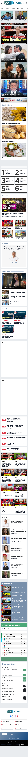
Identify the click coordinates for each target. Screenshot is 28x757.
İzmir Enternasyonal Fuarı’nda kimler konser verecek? (20, 495)
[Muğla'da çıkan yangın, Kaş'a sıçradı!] (7, 487)
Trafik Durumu (19, 721)
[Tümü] (25, 308)
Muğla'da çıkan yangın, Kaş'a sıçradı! (9, 174)
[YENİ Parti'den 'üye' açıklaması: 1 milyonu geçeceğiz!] (20, 472)
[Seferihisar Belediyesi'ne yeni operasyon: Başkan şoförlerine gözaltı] (20, 502)
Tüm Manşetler (19, 724)
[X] (13, 716)
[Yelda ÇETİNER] (6, 565)
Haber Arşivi (19, 728)
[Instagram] (15, 716)
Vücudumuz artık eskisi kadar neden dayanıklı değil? (18, 547)
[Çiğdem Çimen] (6, 531)
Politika (13, 8)
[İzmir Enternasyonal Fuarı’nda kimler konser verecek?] (20, 487)
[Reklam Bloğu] (14, 24)
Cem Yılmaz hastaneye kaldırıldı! (23, 182)
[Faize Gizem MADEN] (6, 548)
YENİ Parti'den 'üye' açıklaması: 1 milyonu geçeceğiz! (20, 480)
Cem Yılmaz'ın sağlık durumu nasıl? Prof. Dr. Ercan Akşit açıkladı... (22, 190)
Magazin (22, 178)
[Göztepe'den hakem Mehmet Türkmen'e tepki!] (20, 456)
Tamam (22, 744)
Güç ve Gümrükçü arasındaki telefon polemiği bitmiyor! (6, 480)
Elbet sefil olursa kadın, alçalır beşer (18, 539)
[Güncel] (25, 380)
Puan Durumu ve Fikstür (7, 724)
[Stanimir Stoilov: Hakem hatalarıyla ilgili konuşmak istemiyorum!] (7, 456)
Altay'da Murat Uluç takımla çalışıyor (22, 174)
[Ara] (26, 3)
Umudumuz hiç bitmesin (17, 556)
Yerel (2, 8)
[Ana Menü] (1, 3)
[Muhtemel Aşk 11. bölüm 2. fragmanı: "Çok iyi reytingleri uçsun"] (5, 291)
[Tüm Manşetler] (25, 196)
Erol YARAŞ (14, 262)
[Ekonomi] (25, 343)
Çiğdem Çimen (14, 533)
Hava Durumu (6, 721)
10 (21, 43)
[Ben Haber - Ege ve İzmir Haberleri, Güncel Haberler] (14, 3)
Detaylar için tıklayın (14, 659)
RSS (5, 734)
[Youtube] (18, 716)
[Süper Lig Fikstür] (25, 664)
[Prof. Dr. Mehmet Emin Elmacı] (6, 540)
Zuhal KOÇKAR (14, 558)
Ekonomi (23, 8)
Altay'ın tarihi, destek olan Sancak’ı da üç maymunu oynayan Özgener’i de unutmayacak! (14, 248)
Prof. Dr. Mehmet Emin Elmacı (17, 541)
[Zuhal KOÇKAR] (6, 557)
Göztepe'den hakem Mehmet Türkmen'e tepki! (10, 182)
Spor (18, 8)
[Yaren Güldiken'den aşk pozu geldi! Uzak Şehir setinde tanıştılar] (5, 302)
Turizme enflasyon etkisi (17, 573)
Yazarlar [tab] (5, 243)
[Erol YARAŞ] (14, 256)
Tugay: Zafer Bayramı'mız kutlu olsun (6, 510)
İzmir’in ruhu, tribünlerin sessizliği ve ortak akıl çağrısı (18, 530)
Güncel (7, 8)
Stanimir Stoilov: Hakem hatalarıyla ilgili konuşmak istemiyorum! (9, 190)
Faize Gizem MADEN (15, 550)
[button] (2, 35)
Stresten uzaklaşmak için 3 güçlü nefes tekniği (17, 565)
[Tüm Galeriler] (25, 271)
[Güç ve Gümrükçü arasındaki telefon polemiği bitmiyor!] (7, 472)
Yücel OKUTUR (14, 575)
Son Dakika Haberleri (6, 728)
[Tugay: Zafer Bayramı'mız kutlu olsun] (7, 502)
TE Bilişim (17, 738)
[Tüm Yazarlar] (25, 243)
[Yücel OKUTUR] (6, 574)
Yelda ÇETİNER (14, 567)
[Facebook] (10, 716)
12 (25, 43)
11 (23, 43)
